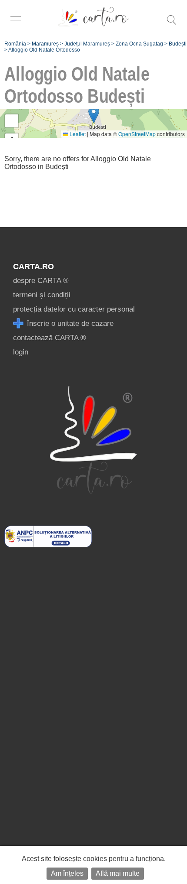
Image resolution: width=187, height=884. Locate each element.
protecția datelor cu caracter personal (74, 309)
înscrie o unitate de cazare (69, 323)
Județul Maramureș (87, 44)
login (20, 352)
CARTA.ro (33, 266)
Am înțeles (67, 873)
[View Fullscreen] (11, 120)
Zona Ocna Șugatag (139, 44)
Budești (178, 44)
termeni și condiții (41, 295)
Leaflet (77, 133)
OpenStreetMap (137, 133)
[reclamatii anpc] (48, 545)
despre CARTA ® (41, 280)
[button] (93, 115)
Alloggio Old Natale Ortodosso (44, 50)
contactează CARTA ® (49, 338)
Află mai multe (118, 873)
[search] (171, 24)
